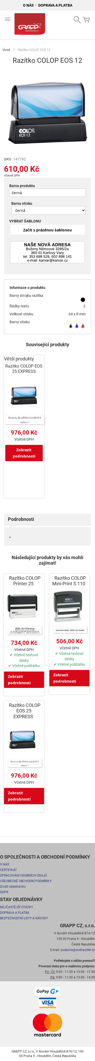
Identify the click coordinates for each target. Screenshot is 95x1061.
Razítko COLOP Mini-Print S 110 (69, 581)
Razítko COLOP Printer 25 (24, 581)
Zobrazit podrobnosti (24, 453)
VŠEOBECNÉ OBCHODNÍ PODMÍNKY (25, 881)
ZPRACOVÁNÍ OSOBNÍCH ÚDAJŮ (23, 875)
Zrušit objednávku (13, 886)
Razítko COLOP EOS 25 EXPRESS (23, 369)
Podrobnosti (21, 519)
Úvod (6, 50)
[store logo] (30, 25)
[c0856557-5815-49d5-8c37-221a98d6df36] (47, 252)
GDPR (4, 892)
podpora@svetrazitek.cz (78, 950)
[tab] (47, 520)
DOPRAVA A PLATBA (55, 5)
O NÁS (29, 5)
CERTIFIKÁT (8, 870)
